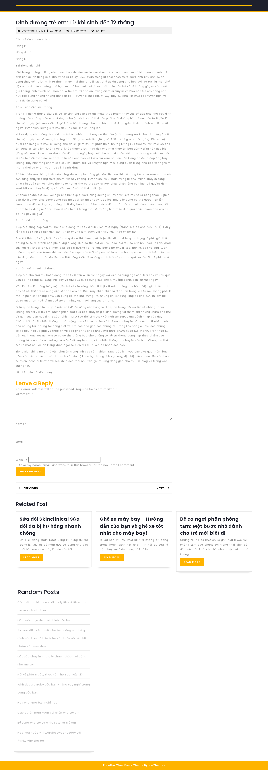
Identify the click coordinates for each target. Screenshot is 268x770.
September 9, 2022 (33, 30)
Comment (24, 394)
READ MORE (33, 558)
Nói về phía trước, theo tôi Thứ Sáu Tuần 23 (50, 674)
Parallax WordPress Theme (123, 765)
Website (22, 460)
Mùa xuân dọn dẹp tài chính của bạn (45, 620)
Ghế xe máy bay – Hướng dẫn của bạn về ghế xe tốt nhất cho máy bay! (131, 526)
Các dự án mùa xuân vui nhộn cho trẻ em (49, 712)
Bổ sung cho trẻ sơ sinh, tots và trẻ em (47, 722)
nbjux (58, 30)
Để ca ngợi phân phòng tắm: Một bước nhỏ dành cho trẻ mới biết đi (211, 526)
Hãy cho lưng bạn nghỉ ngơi (38, 702)
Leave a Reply (34, 383)
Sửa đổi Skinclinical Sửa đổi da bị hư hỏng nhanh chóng (50, 526)
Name (21, 424)
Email (21, 442)
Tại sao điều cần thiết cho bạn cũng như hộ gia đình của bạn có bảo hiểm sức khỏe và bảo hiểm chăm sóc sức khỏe (54, 638)
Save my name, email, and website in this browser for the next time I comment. (77, 465)
